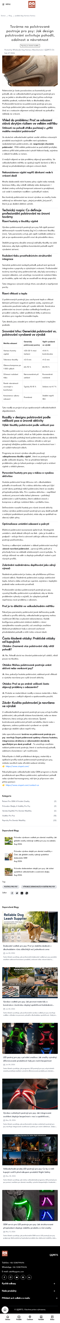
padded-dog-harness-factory (25, 16)
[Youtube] (16, 1277)
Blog (10, 16)
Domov (3, 16)
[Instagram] (10, 1277)
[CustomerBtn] (5, 1309)
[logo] (31, 4)
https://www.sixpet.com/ (17, 766)
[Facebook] (4, 1277)
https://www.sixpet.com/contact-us (22, 785)
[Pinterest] (23, 1277)
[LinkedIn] (29, 1277)
